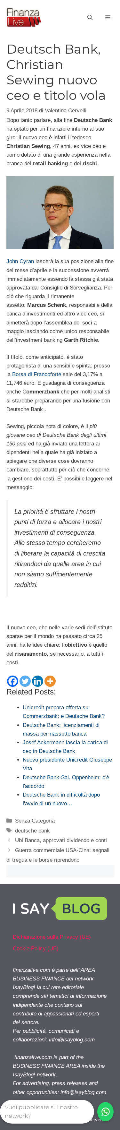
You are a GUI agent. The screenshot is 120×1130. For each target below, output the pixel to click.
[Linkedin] (37, 681)
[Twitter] (25, 681)
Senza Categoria (35, 821)
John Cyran (20, 261)
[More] (50, 681)
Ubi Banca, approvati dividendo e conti (61, 840)
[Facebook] (12, 681)
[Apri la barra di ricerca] (90, 18)
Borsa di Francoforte (36, 374)
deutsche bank (32, 831)
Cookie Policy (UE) (36, 948)
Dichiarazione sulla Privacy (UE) (52, 937)
